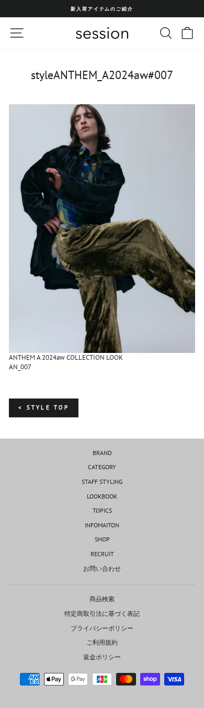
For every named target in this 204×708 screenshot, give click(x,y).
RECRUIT (102, 554)
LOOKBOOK (102, 496)
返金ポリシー (102, 657)
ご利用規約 (102, 642)
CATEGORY (102, 467)
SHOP (102, 539)
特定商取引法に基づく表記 (102, 613)
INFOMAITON (102, 525)
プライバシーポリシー (102, 628)
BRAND (102, 453)
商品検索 (102, 599)
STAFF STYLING (102, 481)
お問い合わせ (102, 568)
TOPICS (102, 510)
